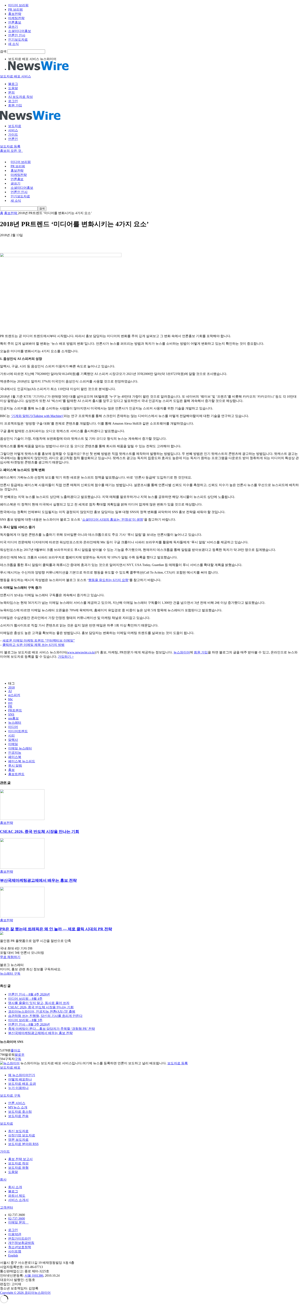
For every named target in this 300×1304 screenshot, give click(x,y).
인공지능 (14, 752)
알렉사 (13, 739)
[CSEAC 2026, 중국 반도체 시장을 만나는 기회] (22, 819)
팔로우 (19, 1054)
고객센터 (6, 1207)
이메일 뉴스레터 (20, 748)
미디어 (13, 727)
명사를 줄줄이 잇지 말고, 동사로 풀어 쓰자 (38, 1003)
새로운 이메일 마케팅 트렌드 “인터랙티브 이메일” (38, 640)
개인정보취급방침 (21, 1243)
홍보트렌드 (16, 774)
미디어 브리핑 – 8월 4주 (25, 998)
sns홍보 (13, 718)
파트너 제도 (16, 1195)
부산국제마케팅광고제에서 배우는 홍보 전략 (38, 880)
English (13, 1255)
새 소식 (13, 44)
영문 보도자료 (18, 1139)
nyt (10, 703)
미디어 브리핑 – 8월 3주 (25, 1020)
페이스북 (14, 757)
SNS (11, 714)
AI (10, 691)
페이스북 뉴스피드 (21, 761)
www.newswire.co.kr (81, 652)
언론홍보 (14, 22)
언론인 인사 (16, 35)
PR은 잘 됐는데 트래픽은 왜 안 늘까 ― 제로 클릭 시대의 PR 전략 (56, 929)
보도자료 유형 (18, 1167)
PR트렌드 (15, 710)
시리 (11, 735)
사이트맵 (14, 1251)
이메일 (13, 744)
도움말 (13, 88)
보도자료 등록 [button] (10, 146)
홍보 (11, 770)
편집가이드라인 (19, 1238)
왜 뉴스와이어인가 (21, 1075)
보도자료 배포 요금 (22, 1083)
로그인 (13, 101)
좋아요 (15, 1050)
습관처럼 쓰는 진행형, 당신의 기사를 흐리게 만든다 (45, 1016)
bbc (10, 699)
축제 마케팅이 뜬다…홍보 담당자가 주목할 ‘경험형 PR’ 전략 (51, 1028)
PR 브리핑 (15, 9)
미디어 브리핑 (18, 5)
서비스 (13, 130)
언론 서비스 (16, 1103)
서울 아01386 (33, 1275)
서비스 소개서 (18, 1200)
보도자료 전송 (18, 1116)
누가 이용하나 (18, 1088)
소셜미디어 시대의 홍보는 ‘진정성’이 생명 (112, 519)
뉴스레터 (14, 722)
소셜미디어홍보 (19, 31)
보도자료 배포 (10, 1067)
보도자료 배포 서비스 (15, 76)
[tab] (150, 1068)
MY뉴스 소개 (17, 1107)
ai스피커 (14, 695)
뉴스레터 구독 (10, 973)
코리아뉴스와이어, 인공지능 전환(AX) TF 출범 (41, 1011)
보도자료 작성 (18, 1163)
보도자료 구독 (10, 1095)
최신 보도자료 (18, 1131)
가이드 (13, 134)
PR (10, 706)
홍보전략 (14, 14)
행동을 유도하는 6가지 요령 (108, 580)
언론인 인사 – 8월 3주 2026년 (29, 1024)
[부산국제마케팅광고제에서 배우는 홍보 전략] (22, 867)
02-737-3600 (16, 1218)
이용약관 (14, 1234)
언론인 (13, 139)
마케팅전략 (16, 18)
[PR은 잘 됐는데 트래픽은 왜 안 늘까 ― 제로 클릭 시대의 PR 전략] (22, 916)
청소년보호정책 (19, 1247)
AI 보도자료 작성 (20, 96)
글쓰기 (13, 26)
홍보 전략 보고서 (20, 1159)
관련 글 (5, 782)
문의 (11, 92)
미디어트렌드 (18, 731)
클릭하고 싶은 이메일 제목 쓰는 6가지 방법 (33, 644)
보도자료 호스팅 (20, 1111)
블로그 (13, 84)
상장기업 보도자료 (21, 1135)
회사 (3, 1179)
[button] (150, 957)
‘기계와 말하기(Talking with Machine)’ (37, 416)
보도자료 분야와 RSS (23, 1144)
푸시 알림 (15, 765)
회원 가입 (15, 105)
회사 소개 (15, 1187)
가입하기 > (66, 656)
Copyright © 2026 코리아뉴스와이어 (25, 1292)
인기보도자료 (18, 39)
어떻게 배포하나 (20, 1079)
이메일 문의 (18, 1222)
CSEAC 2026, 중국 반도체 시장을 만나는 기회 (39, 831)
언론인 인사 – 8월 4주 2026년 (29, 994)
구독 (18, 1059)
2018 (11, 687)
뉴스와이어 (181, 652)
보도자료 (14, 126)
